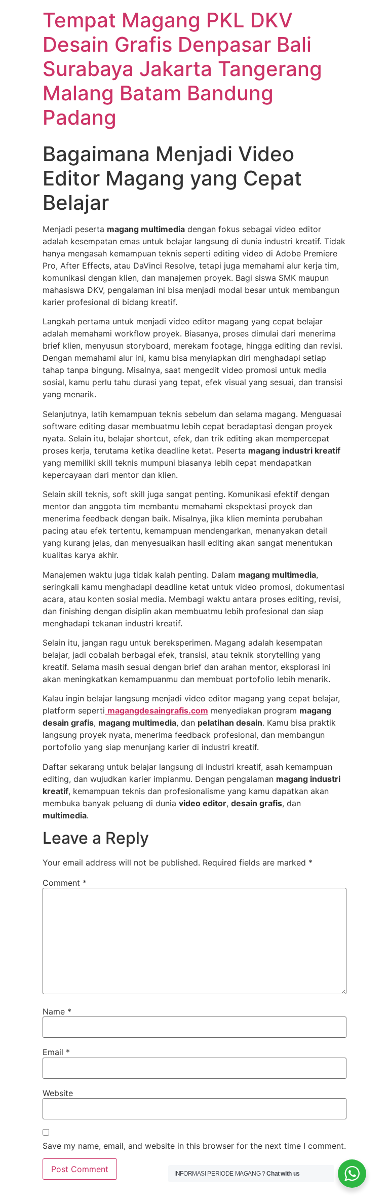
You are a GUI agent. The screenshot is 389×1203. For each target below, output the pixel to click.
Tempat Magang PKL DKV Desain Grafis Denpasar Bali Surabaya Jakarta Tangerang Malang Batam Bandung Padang (182, 69)
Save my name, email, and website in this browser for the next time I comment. (194, 1146)
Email (56, 1052)
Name (57, 1011)
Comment (65, 883)
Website (58, 1093)
